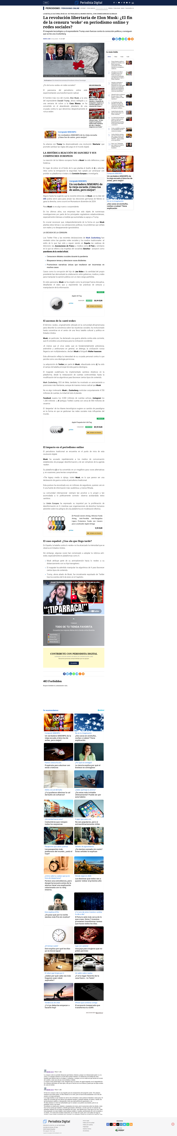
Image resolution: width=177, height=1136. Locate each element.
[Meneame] (129, 39)
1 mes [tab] (121, 56)
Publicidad (116, 8)
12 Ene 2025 (54, 39)
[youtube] (114, 1124)
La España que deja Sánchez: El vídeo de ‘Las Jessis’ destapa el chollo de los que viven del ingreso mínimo (117, 105)
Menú (46, 2)
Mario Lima (47, 39)
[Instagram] (124, 3)
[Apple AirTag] (56, 304)
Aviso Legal (86, 1120)
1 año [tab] (127, 56)
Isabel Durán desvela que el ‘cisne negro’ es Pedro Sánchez (117, 112)
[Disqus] (73, 1042)
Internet (83, 8)
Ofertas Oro (52, 637)
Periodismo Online (70, 8)
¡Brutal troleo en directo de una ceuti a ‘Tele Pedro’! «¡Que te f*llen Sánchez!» (118, 97)
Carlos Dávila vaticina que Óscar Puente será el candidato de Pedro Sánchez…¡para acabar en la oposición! (117, 137)
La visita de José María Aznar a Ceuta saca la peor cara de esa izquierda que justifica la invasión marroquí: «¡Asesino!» (117, 121)
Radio (122, 8)
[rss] (131, 1124)
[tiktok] (117, 1124)
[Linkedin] (119, 39)
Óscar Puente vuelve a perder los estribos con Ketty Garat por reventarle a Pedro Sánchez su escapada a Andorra (117, 65)
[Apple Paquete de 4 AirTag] (56, 430)
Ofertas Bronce (53, 642)
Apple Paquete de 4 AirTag (82, 422)
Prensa (110, 8)
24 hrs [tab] (109, 56)
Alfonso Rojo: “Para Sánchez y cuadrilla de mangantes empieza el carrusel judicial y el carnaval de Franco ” (96, 103)
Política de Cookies (88, 1124)
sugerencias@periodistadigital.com (52, 1133)
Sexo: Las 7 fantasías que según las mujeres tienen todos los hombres (117, 146)
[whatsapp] (129, 3)
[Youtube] (119, 3)
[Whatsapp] (123, 39)
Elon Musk (55, 80)
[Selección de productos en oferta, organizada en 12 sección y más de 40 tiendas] (73, 619)
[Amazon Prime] (82, 303)
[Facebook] (113, 39)
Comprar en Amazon (95, 306)
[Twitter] (116, 39)
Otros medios (91, 8)
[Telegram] (127, 3)
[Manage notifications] (172, 1124)
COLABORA (74, 663)
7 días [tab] (115, 56)
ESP (133, 2)
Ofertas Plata (53, 639)
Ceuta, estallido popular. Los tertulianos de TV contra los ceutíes (118, 129)
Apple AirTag (77, 296)
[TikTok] (121, 3)
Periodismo (53, 8)
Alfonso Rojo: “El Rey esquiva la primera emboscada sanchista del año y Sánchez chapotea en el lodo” (96, 123)
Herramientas (63, 80)
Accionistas (86, 1130)
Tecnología (82, 80)
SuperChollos (53, 634)
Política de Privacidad (88, 1122)
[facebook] (107, 1124)
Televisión (128, 8)
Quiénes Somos (87, 1128)
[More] (132, 39)
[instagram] (121, 1124)
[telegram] (124, 1124)
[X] (116, 3)
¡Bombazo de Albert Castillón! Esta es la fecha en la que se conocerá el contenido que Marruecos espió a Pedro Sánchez (117, 75)
